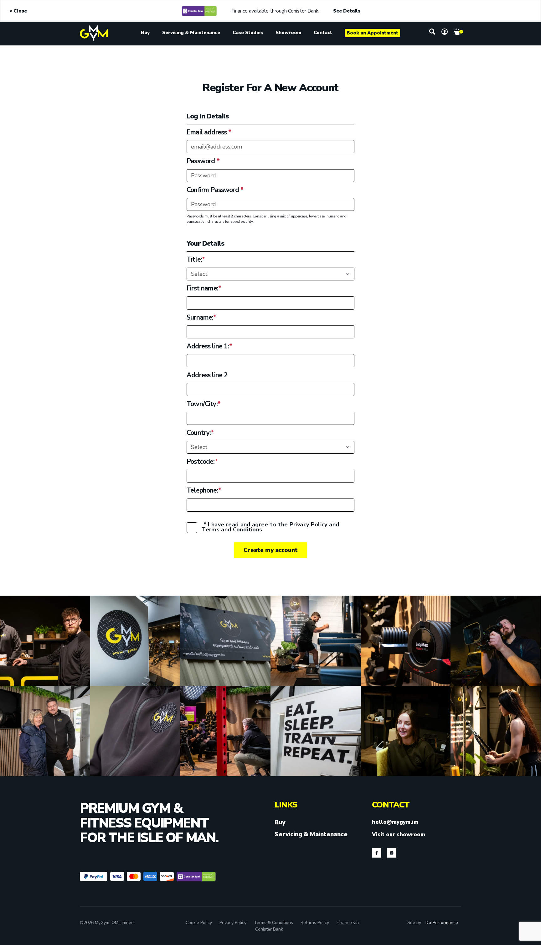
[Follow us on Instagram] (391, 853)
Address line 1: (209, 346)
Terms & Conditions (273, 923)
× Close (18, 11)
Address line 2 (207, 375)
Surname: (201, 317)
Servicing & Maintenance (191, 32)
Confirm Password (215, 189)
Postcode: (202, 461)
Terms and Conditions (232, 529)
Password (203, 161)
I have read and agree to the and (270, 527)
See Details (346, 11)
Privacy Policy (308, 524)
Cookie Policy (199, 923)
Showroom (288, 32)
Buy (145, 32)
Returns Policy (315, 923)
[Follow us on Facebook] (376, 853)
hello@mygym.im (395, 822)
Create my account (271, 550)
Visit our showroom (398, 834)
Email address (209, 132)
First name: (204, 288)
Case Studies (248, 32)
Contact (323, 32)
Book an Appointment (372, 33)
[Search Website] (432, 32)
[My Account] (444, 32)
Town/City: (203, 403)
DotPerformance (441, 923)
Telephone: (204, 490)
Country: (200, 432)
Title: (196, 259)
